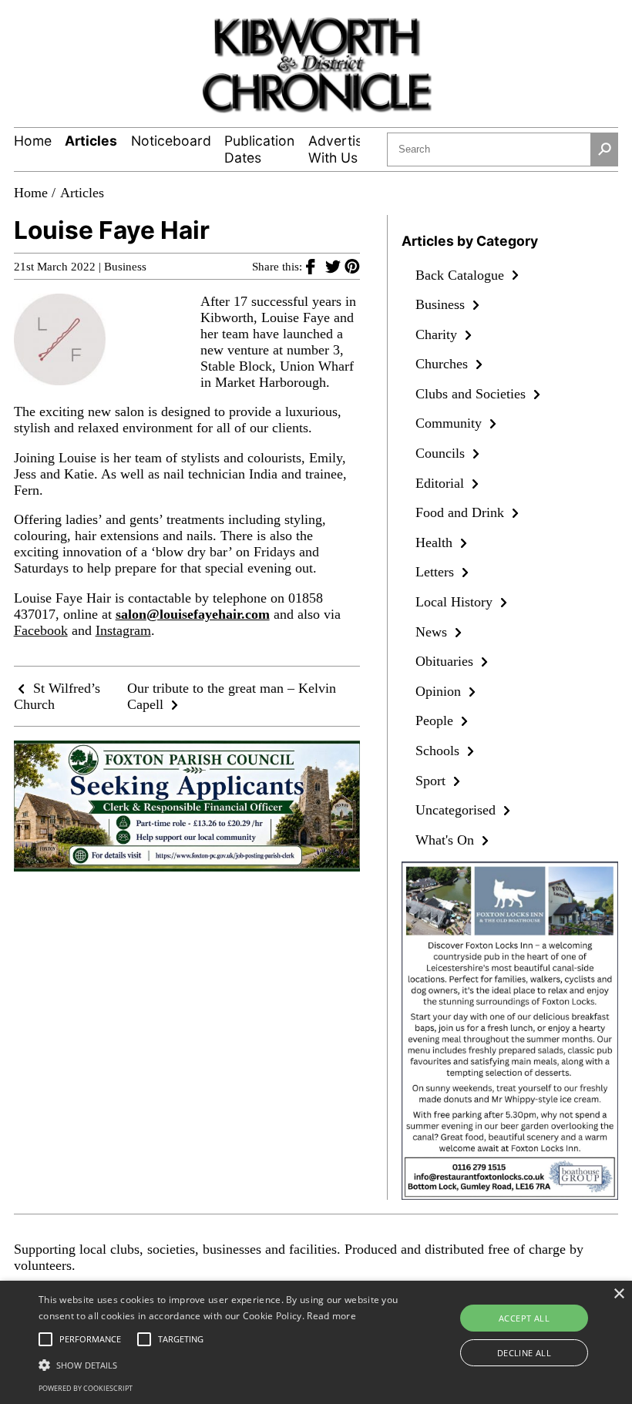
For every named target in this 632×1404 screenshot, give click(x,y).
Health (435, 542)
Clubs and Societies (472, 393)
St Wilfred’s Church (57, 696)
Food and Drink (461, 512)
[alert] (316, 1342)
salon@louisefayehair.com (193, 614)
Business (125, 266)
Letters (436, 571)
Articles (91, 141)
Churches (443, 363)
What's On (446, 840)
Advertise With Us (339, 149)
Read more (331, 1315)
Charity (438, 334)
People (436, 720)
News (433, 632)
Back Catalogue (461, 275)
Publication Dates (259, 149)
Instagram (123, 630)
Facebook (41, 630)
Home (33, 141)
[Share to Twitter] (335, 266)
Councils (442, 453)
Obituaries (446, 661)
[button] (219, 1364)
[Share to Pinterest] (352, 266)
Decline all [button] (524, 1353)
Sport (432, 780)
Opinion (440, 691)
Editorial (441, 483)
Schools (439, 750)
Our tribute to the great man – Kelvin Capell (231, 696)
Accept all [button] (524, 1318)
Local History (455, 602)
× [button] (618, 1294)
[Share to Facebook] (315, 266)
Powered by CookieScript (86, 1388)
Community (450, 423)
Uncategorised (457, 810)
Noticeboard (171, 141)
